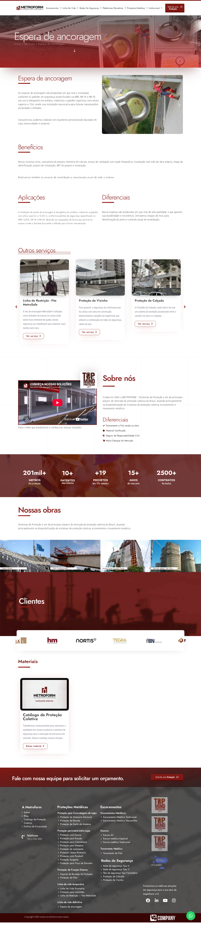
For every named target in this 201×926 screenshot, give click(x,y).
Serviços (29, 44)
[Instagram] (174, 900)
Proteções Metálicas (136, 8)
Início (17, 44)
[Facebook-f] (148, 900)
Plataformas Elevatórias (113, 8)
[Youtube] (165, 900)
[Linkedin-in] (156, 900)
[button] (105, 105)
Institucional (154, 8)
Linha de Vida (69, 8)
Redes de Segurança (89, 8)
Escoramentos (52, 8)
